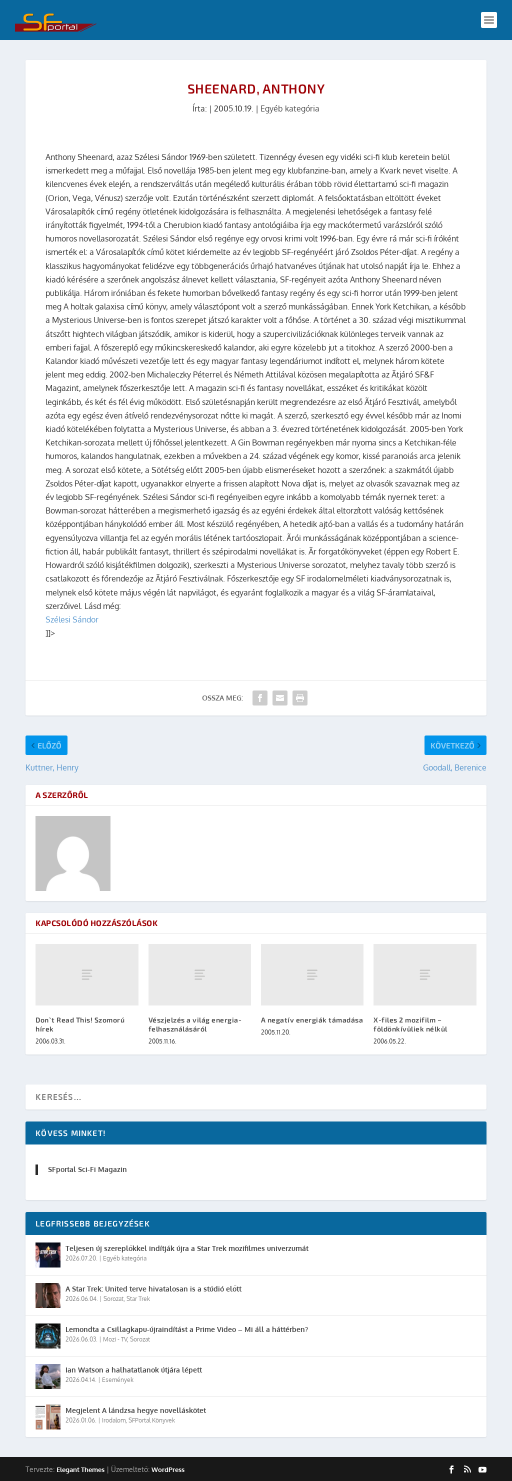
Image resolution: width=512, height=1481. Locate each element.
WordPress (168, 1470)
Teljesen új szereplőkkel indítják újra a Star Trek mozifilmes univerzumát (187, 1248)
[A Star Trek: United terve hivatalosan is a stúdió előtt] (48, 1295)
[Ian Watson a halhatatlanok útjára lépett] (48, 1376)
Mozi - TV (115, 1339)
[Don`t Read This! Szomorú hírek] (87, 975)
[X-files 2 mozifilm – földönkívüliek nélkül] (425, 975)
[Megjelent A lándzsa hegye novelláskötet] (48, 1417)
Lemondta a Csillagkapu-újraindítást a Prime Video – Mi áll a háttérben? (187, 1329)
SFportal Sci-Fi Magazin (87, 1169)
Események (118, 1380)
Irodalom (114, 1420)
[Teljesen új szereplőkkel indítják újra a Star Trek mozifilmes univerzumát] (48, 1255)
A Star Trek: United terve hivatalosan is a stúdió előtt (154, 1288)
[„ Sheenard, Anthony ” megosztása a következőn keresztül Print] (300, 698)
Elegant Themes (80, 1470)
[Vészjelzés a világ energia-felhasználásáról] (199, 975)
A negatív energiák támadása (312, 1020)
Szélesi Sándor (72, 619)
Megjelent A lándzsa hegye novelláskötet (136, 1410)
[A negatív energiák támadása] (312, 975)
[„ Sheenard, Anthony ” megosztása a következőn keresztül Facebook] (260, 698)
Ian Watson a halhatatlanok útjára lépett (134, 1370)
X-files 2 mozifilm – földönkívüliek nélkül (411, 1024)
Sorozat (114, 1298)
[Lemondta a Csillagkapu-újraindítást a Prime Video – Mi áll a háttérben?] (48, 1336)
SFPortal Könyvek (151, 1420)
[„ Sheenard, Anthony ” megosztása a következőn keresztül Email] (280, 698)
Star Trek (138, 1298)
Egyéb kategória (290, 109)
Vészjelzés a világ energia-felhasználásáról (195, 1024)
